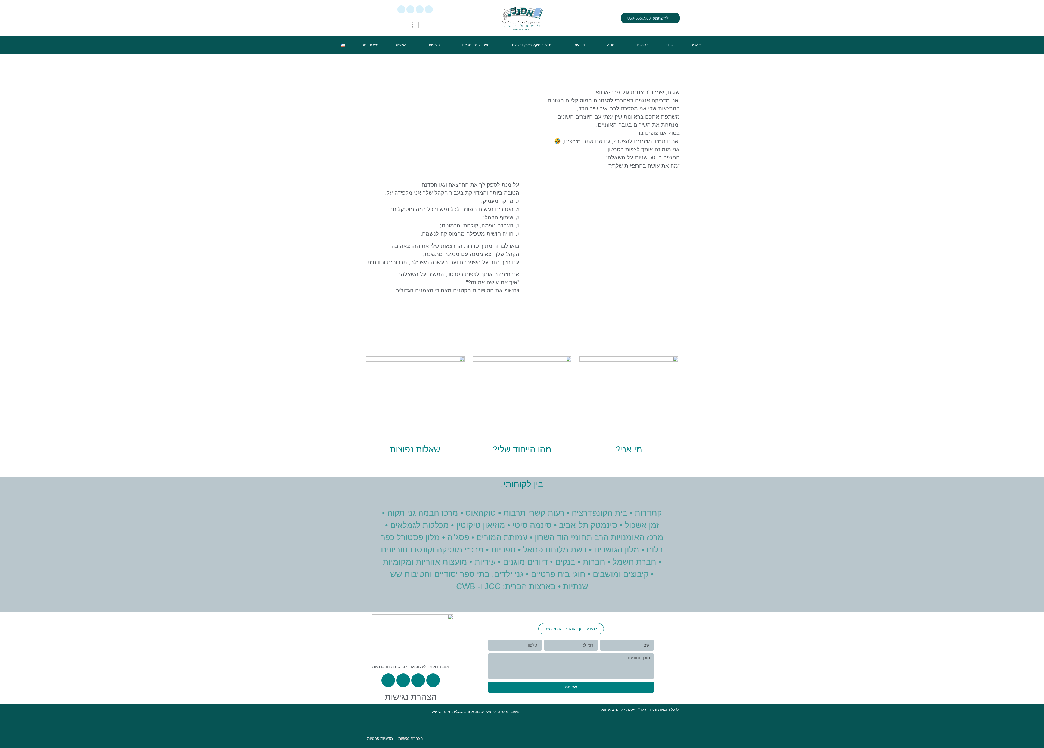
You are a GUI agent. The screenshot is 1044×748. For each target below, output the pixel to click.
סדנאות (579, 45)
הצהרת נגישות (411, 697)
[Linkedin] (410, 9)
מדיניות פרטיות (380, 738)
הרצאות (642, 45)
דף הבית (697, 45)
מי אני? (629, 449)
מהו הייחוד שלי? (522, 449)
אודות (669, 45)
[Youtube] (401, 9)
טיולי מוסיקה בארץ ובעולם (531, 45)
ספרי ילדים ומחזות (476, 45)
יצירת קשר (370, 45)
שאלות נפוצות (415, 449)
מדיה (610, 45)
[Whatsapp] (429, 9)
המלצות (400, 45)
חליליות (434, 45)
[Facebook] (420, 9)
